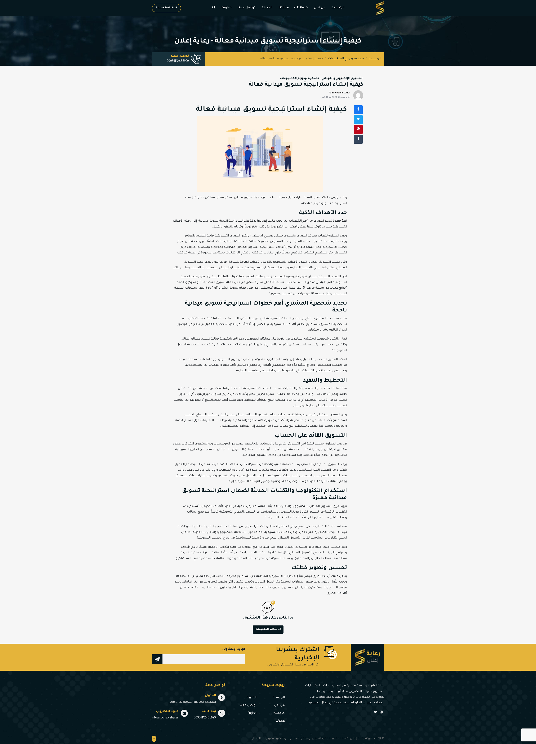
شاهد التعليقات (266, 629)
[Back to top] (154, 739)
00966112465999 (178, 61)
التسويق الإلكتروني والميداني (342, 78)
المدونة (267, 8)
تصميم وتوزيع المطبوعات (346, 59)
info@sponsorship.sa (165, 718)
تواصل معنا (246, 8)
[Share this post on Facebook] (358, 109)
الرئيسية (338, 8)
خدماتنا (302, 8)
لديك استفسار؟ (166, 7)
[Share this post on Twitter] (358, 119)
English (226, 8)
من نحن (319, 8)
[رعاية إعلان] (380, 8)
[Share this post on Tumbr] (358, 139)
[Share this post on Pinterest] (358, 129)
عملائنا (284, 8)
